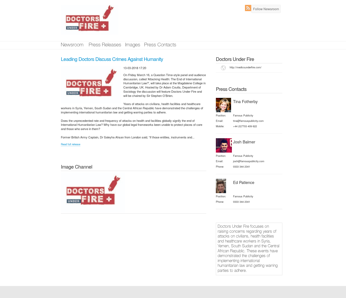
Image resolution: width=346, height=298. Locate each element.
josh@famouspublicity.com (248, 161)
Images (132, 45)
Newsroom (72, 45)
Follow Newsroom (266, 9)
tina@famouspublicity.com (248, 121)
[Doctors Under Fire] (93, 192)
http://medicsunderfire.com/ (246, 67)
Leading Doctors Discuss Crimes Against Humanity (112, 58)
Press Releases (105, 45)
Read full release (70, 144)
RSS (248, 8)
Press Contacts (160, 45)
